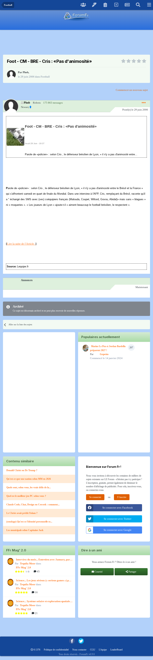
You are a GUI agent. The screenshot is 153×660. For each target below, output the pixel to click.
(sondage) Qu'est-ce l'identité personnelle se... (29, 521)
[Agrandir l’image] (15, 136)
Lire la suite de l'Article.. (21, 243)
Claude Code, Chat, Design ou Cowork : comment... (33, 504)
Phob (25, 72)
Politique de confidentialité (56, 649)
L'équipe (103, 649)
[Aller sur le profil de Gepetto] (85, 348)
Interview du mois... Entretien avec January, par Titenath (43, 560)
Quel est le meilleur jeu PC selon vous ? (26, 496)
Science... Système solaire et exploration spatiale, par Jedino (43, 601)
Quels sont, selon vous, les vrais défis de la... (28, 487)
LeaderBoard (116, 649)
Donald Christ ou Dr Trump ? (21, 470)
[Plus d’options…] (143, 102)
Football (45, 76)
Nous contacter (79, 649)
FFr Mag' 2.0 (23, 567)
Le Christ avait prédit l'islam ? (21, 513)
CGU (92, 649)
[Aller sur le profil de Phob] (11, 74)
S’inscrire (121, 497)
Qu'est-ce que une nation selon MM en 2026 (28, 479)
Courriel (98, 571)
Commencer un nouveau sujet (132, 89)
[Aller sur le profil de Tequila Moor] (10, 561)
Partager (132, 571)
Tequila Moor (27, 563)
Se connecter (95, 497)
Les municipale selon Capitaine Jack (24, 530)
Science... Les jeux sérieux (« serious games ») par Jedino (43, 580)
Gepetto (104, 354)
